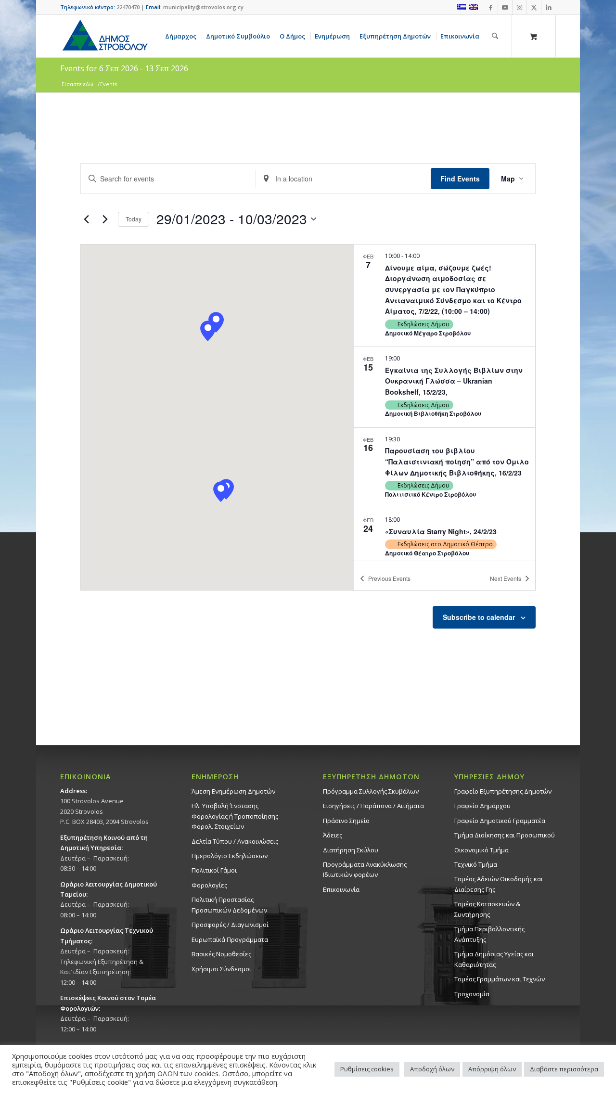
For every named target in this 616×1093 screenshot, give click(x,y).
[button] (221, 491)
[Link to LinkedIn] (548, 7)
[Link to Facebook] (491, 7)
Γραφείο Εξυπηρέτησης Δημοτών (503, 791)
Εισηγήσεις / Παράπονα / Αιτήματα (373, 805)
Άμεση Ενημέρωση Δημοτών (233, 791)
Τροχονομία (471, 994)
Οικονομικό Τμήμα (481, 850)
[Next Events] (105, 219)
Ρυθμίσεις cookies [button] (367, 1069)
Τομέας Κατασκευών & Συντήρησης (487, 909)
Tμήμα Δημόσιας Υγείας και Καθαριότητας (494, 959)
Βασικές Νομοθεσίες (221, 954)
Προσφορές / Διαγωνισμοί (230, 924)
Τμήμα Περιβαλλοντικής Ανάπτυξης (489, 934)
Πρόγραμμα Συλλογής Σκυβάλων (371, 791)
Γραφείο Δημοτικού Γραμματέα (499, 820)
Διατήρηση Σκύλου (350, 850)
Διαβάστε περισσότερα (564, 1069)
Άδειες (332, 835)
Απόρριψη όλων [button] (492, 1069)
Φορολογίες (209, 885)
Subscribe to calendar (479, 617)
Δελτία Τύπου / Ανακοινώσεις (235, 841)
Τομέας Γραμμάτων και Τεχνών (499, 979)
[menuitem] (182, 36)
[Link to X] (534, 7)
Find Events (460, 178)
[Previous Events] (86, 219)
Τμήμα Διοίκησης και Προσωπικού (504, 835)
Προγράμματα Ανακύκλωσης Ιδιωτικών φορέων (365, 869)
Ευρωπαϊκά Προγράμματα (230, 939)
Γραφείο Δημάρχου (482, 805)
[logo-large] (104, 36)
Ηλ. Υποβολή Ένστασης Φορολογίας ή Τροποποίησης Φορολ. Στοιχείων (235, 816)
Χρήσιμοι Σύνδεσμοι (221, 968)
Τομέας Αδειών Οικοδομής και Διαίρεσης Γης (498, 883)
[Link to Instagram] (519, 7)
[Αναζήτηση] (495, 36)
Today (133, 219)
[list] (445, 402)
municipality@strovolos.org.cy (203, 7)
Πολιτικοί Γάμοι (214, 870)
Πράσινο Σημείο (346, 820)
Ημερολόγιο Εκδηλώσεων (230, 855)
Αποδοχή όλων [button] (432, 1069)
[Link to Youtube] (505, 7)
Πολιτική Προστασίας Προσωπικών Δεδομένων (229, 904)
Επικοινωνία (341, 889)
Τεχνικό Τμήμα (475, 864)
